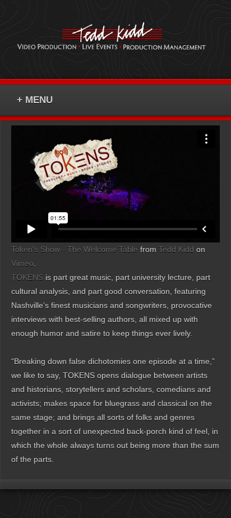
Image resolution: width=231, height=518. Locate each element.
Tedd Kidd (176, 249)
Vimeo (22, 263)
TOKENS (27, 277)
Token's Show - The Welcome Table (74, 249)
